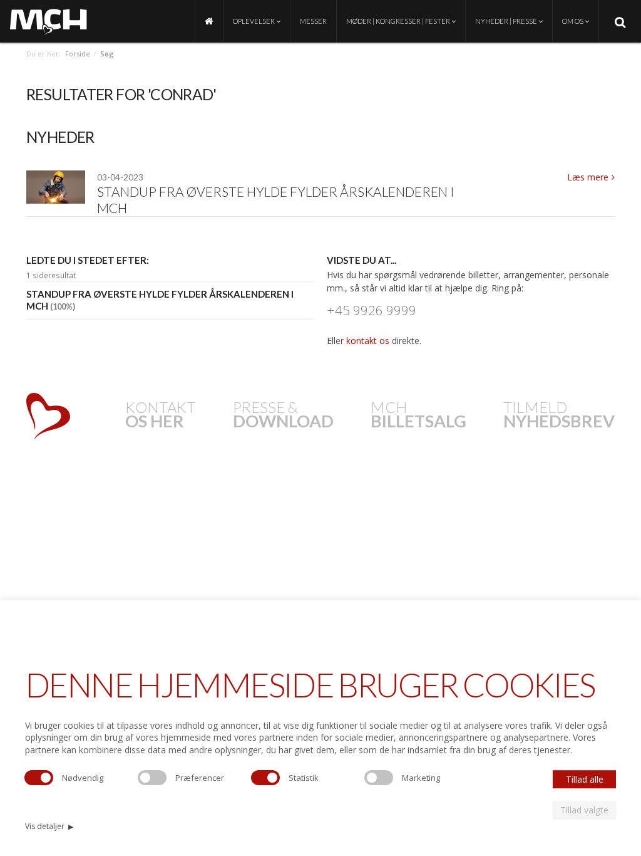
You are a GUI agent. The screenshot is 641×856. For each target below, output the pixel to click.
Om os (573, 21)
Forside (77, 53)
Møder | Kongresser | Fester (398, 21)
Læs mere (587, 177)
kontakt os (367, 341)
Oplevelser (254, 21)
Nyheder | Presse (506, 21)
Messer (313, 21)
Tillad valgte (584, 810)
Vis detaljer (49, 826)
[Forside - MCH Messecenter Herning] (209, 21)
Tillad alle (584, 779)
